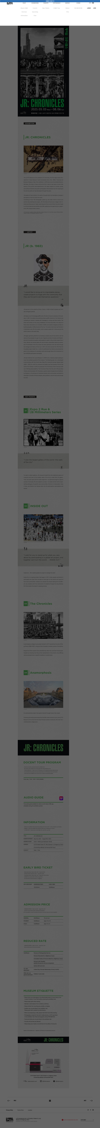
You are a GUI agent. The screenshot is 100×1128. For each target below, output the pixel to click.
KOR (90, 3)
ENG (93, 3)
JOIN (94, 8)
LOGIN (89, 8)
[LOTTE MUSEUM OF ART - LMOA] (9, 3)
